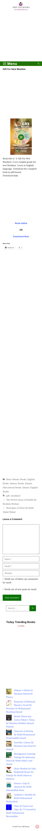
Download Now (21, 236)
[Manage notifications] (37, 826)
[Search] (33, 608)
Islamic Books (17, 483)
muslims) (15, 495)
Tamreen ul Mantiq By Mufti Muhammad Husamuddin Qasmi (20, 735)
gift (8, 495)
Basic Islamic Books (16, 479)
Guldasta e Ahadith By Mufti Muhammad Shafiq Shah (21, 798)
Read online (21, 223)
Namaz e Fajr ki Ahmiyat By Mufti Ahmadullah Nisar (18, 787)
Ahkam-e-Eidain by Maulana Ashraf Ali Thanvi (19, 694)
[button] (38, 63)
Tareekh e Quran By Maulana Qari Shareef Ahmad (21, 746)
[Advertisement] (21, 36)
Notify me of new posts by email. (21, 589)
